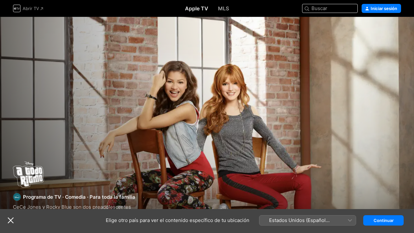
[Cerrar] (11, 220)
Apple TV (196, 8)
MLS (223, 8)
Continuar (384, 220)
